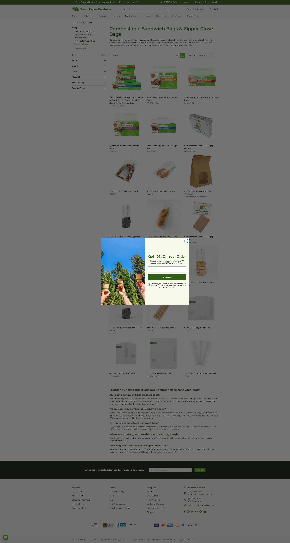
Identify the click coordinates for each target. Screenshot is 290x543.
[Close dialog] (186, 241)
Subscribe (167, 277)
